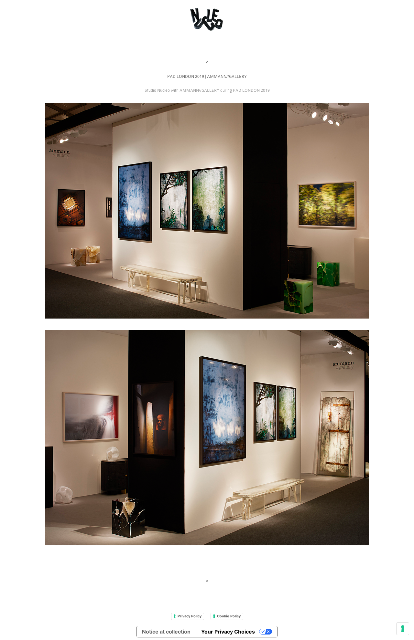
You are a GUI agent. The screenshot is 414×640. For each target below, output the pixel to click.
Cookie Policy (229, 616)
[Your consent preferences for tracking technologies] (403, 629)
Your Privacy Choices (228, 631)
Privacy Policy (190, 616)
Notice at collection (166, 631)
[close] (207, 62)
